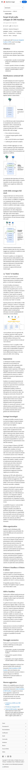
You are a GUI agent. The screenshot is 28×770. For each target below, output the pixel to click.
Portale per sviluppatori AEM (13, 707)
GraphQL (5, 33)
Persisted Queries (11, 33)
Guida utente (8, 13)
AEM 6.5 (15, 11)
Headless (10, 31)
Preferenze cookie (19, 761)
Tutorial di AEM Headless (11, 709)
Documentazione (7, 11)
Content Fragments (17, 31)
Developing (19, 33)
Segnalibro (7, 25)
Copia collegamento (14, 25)
